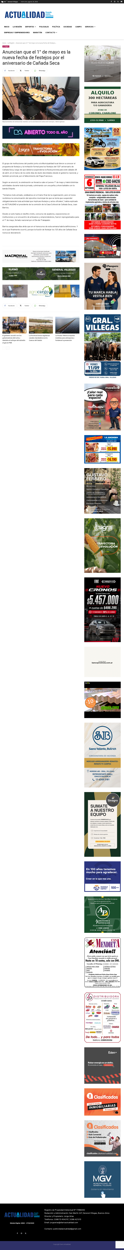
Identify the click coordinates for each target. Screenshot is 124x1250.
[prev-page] (3, 348)
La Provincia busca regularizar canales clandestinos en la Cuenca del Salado (39, 338)
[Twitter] (118, 1)
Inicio (4, 43)
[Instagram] (114, 1)
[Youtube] (121, 1)
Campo (32, 332)
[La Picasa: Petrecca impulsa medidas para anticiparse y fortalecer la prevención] (67, 325)
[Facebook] (111, 1)
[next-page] (7, 348)
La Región (11, 43)
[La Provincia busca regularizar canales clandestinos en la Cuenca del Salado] (41, 325)
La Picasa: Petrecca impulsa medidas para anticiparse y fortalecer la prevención (65, 338)
